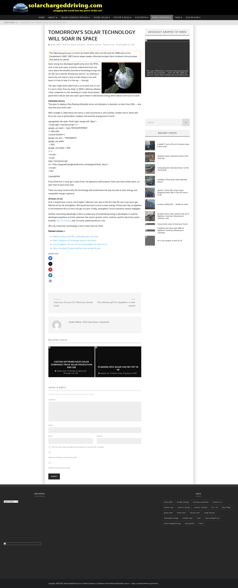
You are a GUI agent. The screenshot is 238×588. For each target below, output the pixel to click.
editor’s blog (122, 17)
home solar (181, 513)
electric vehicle (184, 507)
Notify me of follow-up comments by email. (62, 457)
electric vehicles (201, 507)
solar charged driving (172, 523)
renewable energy (171, 518)
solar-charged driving (74, 17)
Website (99, 436)
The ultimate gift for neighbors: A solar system (116, 302)
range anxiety (209, 513)
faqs (177, 17)
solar (199, 518)
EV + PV (215, 507)
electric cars (169, 507)
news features (160, 17)
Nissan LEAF (195, 513)
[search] (186, 122)
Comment (52, 400)
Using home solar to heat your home (172, 224)
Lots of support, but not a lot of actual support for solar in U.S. (80, 244)
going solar (101, 17)
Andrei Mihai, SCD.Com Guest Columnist (68, 45)
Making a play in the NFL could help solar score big (75, 236)
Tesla (201, 523)
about (52, 17)
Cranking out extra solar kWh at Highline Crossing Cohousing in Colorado (170, 230)
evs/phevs (141, 17)
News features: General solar (102, 45)
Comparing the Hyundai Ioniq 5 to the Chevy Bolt (43, 22)
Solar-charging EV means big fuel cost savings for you (76, 248)
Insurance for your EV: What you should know (73, 302)
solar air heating (63, 220)
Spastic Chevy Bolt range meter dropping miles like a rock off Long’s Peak (172, 192)
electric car (217, 502)
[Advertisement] (163, 98)
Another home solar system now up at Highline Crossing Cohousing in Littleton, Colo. (173, 216)
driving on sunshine (201, 502)
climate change (183, 502)
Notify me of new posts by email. (59, 468)
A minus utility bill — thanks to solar (172, 204)
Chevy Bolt (168, 502)
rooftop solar (187, 518)
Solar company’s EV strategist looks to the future (74, 240)
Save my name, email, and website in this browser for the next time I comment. (78, 447)
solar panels (189, 523)
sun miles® (192, 17)
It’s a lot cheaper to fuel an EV (169, 241)
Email (50, 436)
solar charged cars (212, 518)
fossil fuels (226, 507)
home (42, 17)
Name (50, 425)
